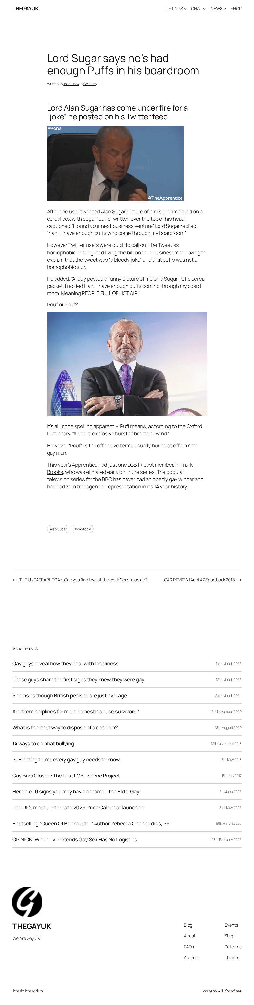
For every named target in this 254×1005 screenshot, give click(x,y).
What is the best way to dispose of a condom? (65, 727)
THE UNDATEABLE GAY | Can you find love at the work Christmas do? (83, 580)
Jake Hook (71, 83)
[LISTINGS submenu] (185, 8)
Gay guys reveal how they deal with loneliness (65, 663)
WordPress (233, 990)
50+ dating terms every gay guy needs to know (66, 759)
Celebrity (90, 83)
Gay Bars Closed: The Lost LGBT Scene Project (66, 775)
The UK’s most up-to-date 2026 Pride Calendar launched (78, 807)
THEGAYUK (25, 8)
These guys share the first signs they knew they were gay (78, 679)
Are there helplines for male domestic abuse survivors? (75, 711)
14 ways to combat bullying (43, 743)
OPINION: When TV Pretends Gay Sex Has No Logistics (74, 839)
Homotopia (82, 529)
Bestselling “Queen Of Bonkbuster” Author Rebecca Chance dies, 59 (91, 823)
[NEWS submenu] (224, 8)
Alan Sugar (113, 211)
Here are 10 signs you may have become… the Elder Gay (75, 791)
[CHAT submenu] (204, 8)
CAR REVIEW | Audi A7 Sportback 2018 (199, 580)
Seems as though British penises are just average (69, 695)
